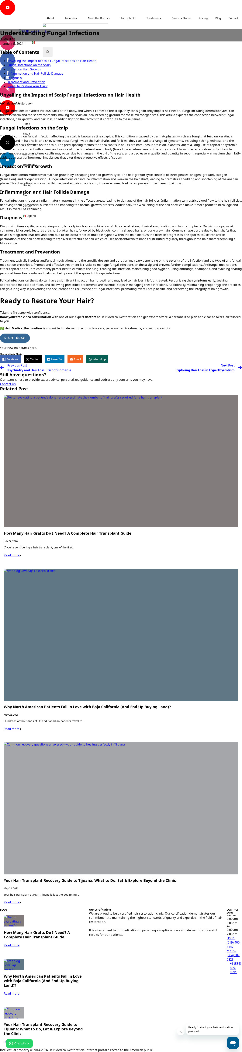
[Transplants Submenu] (42, 154)
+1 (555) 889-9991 (235, 968)
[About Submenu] (42, 134)
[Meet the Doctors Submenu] (113, 18)
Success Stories (32, 175)
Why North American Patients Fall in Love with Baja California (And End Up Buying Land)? (87, 707)
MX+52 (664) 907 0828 (233, 955)
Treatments (30, 164)
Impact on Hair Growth (24, 69)
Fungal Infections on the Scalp (29, 65)
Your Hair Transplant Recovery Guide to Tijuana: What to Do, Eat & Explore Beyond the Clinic (90, 880)
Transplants (30, 154)
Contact (27, 205)
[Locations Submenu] (42, 144)
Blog (25, 195)
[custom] (7, 25)
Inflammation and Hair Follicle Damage (35, 73)
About (26, 134)
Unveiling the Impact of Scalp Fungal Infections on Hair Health (52, 61)
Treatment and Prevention (26, 82)
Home (26, 124)
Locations (29, 144)
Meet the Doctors (99, 18)
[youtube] (7, 7)
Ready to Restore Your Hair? (27, 86)
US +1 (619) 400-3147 (233, 942)
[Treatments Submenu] (42, 165)
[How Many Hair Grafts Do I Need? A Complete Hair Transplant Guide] (121, 461)
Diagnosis (15, 78)
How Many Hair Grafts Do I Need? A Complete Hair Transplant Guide (67, 533)
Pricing (27, 185)
